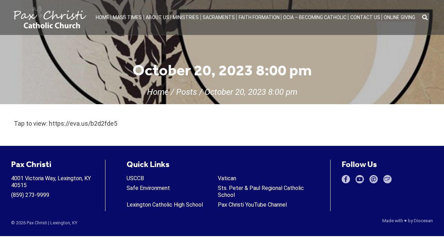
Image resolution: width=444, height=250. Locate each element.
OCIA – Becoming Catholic (315, 17)
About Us (157, 17)
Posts (186, 92)
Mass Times (127, 17)
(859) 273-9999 (30, 195)
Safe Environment (148, 188)
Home (102, 17)
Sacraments (219, 17)
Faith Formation (259, 17)
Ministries (186, 17)
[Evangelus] (387, 179)
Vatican (227, 178)
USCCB (135, 178)
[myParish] (373, 179)
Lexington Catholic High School (165, 204)
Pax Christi (37, 222)
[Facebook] (346, 179)
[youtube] (360, 179)
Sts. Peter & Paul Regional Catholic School (261, 191)
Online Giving (399, 17)
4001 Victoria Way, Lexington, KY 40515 (51, 182)
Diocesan (423, 220)
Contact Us (365, 17)
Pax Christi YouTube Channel (252, 204)
